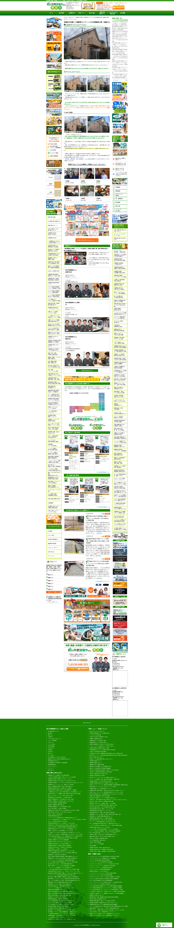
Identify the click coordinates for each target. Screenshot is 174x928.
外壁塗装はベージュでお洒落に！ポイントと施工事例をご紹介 (61, 909)
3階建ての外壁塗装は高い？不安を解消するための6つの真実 (61, 799)
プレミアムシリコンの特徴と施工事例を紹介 (119, 516)
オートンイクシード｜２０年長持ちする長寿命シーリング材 (102, 884)
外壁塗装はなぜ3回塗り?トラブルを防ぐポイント (53, 349)
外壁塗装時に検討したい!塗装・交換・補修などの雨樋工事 (102, 812)
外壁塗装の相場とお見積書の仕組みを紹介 (119, 272)
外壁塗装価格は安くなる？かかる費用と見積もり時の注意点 (102, 749)
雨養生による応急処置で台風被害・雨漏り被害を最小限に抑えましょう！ (63, 893)
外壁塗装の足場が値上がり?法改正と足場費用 (120, 363)
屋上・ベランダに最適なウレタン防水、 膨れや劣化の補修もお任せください (64, 880)
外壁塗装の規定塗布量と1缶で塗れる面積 (119, 421)
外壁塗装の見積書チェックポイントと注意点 (120, 276)
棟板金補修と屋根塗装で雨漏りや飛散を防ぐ (53, 457)
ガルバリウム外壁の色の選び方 (118, 322)
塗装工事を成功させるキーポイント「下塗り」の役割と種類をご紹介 (104, 908)
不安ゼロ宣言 (51, 747)
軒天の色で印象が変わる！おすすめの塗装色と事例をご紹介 (102, 807)
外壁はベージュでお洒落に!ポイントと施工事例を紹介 (120, 496)
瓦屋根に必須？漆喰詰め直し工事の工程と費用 (100, 795)
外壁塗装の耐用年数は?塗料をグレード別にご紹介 (54, 275)
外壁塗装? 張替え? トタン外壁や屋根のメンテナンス (101, 788)
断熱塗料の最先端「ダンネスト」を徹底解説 (120, 450)
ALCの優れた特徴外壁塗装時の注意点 (52, 494)
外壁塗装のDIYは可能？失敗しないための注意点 (119, 375)
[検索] (126, 80)
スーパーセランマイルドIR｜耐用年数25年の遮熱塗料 (101, 861)
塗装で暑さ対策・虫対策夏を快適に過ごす (53, 304)
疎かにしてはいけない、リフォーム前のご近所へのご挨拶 (60, 795)
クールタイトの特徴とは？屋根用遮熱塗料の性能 (120, 520)
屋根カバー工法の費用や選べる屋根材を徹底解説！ (100, 768)
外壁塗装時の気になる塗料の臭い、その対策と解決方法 (60, 797)
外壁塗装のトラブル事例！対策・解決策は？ (120, 467)
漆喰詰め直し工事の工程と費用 (118, 409)
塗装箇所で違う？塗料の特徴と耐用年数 (119, 330)
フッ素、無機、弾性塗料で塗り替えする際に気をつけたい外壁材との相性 (63, 869)
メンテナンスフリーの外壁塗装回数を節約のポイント (120, 313)
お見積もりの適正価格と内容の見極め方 (119, 280)
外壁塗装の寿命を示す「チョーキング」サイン (53, 308)
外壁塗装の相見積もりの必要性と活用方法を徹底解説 (59, 845)
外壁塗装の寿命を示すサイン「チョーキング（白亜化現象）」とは (62, 828)
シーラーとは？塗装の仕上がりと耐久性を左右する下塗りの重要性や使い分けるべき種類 (109, 906)
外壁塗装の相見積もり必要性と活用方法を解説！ (120, 268)
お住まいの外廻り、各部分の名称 (55, 814)
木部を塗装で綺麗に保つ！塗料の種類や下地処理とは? (120, 438)
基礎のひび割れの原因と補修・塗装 (118, 462)
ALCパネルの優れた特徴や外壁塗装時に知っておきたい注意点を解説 (62, 861)
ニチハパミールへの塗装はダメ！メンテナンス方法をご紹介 (61, 887)
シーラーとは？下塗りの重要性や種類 (119, 342)
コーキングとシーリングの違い (54, 490)
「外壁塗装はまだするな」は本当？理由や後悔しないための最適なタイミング (64, 791)
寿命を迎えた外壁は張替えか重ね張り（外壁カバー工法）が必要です (104, 770)
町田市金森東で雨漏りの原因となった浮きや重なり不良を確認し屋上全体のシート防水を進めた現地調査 (119, 57)
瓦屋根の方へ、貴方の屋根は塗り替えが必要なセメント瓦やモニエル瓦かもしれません (108, 799)
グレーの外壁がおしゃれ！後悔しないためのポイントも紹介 (61, 904)
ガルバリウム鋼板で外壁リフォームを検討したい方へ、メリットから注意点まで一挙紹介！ (67, 819)
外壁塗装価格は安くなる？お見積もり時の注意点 (54, 254)
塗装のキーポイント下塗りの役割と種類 (118, 334)
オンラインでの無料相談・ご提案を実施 (119, 251)
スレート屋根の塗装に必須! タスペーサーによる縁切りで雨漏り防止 (62, 852)
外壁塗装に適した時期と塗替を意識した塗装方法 (53, 279)
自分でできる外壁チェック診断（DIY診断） (57, 808)
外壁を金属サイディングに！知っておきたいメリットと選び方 (103, 786)
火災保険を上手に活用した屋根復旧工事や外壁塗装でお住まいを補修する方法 (106, 753)
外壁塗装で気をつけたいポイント (53, 345)
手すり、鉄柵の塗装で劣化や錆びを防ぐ (53, 436)
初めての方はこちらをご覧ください (97, 731)
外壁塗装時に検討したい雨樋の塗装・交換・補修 (53, 378)
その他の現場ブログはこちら (102, 581)
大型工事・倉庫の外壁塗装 (95, 842)
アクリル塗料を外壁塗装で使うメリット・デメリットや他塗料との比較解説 (106, 887)
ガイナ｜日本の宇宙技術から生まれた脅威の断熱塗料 (101, 880)
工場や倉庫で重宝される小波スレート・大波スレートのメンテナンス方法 (63, 871)
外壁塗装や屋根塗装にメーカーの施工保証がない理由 (120, 351)
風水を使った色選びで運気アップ (120, 159)
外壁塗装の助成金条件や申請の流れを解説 (119, 259)
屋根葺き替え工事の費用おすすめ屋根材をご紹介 (53, 262)
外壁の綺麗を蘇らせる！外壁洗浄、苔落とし (119, 425)
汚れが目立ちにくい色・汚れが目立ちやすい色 (121, 164)
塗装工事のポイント (52, 225)
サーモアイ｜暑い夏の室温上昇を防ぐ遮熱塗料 (100, 860)
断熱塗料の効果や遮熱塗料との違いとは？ (119, 446)
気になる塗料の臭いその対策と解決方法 (118, 297)
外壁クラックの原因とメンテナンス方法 (53, 312)
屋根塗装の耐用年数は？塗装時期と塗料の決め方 (119, 471)
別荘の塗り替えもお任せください (120, 239)
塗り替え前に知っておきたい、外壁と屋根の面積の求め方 (60, 863)
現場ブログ (71, 17)
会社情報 (50, 749)
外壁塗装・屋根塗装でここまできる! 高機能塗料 (58, 839)
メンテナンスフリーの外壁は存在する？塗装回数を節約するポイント (62, 817)
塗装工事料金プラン (102, 13)
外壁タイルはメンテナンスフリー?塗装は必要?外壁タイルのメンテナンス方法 (106, 792)
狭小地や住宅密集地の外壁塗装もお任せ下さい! (54, 403)
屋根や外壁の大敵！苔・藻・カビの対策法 (119, 429)
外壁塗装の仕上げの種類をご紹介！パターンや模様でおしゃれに (62, 919)
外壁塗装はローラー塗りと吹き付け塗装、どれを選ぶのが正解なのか (62, 858)
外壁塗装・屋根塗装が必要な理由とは (56, 804)
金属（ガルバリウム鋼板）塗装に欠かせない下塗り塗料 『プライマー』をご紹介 (107, 909)
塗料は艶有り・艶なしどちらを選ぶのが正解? (119, 392)
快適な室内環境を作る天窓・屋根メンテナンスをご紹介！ (102, 808)
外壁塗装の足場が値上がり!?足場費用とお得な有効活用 (101, 849)
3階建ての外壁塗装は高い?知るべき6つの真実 (120, 301)
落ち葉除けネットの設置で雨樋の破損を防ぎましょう (101, 816)
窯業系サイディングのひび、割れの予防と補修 (119, 384)
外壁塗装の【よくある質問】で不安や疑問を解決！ (59, 775)
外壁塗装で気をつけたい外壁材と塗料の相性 (53, 507)
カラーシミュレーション (79, 68)
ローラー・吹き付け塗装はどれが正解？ (118, 417)
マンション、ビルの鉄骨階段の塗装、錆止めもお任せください (103, 821)
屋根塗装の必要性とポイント (96, 762)
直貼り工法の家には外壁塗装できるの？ (118, 388)
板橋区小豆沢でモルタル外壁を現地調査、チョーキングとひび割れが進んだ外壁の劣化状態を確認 (97, 563)
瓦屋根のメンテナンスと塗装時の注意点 (53, 420)
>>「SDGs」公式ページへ (52, 601)
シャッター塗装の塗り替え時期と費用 (52, 449)
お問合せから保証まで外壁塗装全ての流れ (99, 736)
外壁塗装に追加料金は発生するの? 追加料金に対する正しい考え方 (104, 783)
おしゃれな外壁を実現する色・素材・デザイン (120, 475)
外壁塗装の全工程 (52, 237)
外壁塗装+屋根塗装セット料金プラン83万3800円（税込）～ (102, 744)
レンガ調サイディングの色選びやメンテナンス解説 (54, 316)
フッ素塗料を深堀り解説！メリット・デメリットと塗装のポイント (62, 913)
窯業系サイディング (87, 136)
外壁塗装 (67, 148)
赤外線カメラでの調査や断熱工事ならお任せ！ (53, 250)
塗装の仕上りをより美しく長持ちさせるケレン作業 (54, 333)
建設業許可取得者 (52, 543)
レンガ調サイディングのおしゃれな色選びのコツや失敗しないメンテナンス (64, 832)
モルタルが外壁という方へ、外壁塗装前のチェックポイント (102, 911)
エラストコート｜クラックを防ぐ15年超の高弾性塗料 (101, 874)
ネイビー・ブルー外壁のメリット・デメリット (119, 479)
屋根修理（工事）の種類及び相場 (52, 258)
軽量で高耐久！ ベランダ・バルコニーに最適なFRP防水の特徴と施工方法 (63, 878)
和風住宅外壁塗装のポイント (118, 404)
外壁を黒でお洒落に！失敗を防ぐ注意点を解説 (119, 487)
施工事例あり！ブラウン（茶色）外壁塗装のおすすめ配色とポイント (62, 911)
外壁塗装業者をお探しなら (53, 760)
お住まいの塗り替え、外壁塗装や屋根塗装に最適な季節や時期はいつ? (63, 826)
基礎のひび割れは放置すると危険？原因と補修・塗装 (59, 895)
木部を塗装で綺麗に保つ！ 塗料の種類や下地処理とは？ (60, 886)
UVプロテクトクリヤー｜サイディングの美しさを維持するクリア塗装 (104, 876)
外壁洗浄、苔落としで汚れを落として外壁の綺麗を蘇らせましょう (104, 834)
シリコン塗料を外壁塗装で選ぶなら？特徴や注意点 (54, 296)
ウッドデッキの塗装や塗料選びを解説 (53, 441)
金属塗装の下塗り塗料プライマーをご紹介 (119, 338)
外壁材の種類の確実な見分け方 (117, 309)
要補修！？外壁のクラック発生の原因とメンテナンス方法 (60, 830)
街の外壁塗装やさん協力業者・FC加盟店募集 (57, 762)
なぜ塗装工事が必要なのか (54, 221)
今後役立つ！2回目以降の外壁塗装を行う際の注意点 (101, 771)
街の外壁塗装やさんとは (53, 731)
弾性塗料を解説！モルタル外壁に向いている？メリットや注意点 (62, 915)
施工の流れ (92, 13)
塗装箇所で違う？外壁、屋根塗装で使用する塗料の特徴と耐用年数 (104, 897)
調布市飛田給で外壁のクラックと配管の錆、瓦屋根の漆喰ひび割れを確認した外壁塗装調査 (97, 541)
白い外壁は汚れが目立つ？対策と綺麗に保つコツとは (120, 491)
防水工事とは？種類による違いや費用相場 (54, 465)
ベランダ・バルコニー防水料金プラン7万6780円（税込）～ (102, 746)
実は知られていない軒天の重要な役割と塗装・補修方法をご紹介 (103, 805)
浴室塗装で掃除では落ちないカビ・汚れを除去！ (100, 827)
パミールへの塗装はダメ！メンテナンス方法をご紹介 (120, 442)
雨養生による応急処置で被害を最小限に (119, 458)
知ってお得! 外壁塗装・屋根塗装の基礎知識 (57, 802)
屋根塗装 (72, 158)
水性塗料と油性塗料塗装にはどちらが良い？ (119, 396)
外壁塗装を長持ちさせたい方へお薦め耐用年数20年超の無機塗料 (103, 904)
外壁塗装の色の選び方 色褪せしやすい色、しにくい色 (59, 778)
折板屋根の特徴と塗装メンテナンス (52, 416)
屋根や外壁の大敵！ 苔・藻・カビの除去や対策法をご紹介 (102, 836)
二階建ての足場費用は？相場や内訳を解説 (119, 367)
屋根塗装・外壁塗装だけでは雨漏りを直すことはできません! (61, 801)
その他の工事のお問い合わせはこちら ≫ (87, 240)
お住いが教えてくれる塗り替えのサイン (53, 229)
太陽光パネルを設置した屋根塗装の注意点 (119, 433)
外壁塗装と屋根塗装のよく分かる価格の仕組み (100, 733)
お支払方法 (50, 751)
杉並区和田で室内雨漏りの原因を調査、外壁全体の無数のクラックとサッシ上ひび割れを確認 (119, 51)
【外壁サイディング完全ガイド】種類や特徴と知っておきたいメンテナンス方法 (65, 834)
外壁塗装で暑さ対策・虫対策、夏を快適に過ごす (100, 847)
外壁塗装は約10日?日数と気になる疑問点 (119, 288)
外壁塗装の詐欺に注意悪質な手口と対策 (119, 284)
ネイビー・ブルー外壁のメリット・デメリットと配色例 (60, 902)
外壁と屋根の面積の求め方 (54, 498)
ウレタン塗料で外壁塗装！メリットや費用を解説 (54, 291)
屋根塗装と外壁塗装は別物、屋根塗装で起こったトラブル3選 (61, 850)
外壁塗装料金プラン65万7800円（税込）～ (99, 740)
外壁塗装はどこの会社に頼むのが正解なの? (57, 854)
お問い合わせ (51, 551)
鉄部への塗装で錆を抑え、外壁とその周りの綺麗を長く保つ (102, 819)
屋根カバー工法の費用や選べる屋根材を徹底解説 (53, 267)
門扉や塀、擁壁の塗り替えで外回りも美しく (99, 773)
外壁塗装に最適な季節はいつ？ (53, 283)
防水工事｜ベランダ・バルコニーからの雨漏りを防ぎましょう (103, 777)
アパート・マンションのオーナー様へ (119, 235)
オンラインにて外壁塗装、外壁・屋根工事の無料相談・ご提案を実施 (104, 779)
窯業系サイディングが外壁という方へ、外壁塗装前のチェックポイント (105, 913)
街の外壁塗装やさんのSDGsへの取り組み (56, 757)
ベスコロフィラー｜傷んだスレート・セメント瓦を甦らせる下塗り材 (104, 863)
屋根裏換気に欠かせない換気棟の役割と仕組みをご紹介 (60, 882)
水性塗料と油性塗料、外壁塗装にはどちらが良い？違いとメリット (104, 902)
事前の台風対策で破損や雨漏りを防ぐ (118, 454)
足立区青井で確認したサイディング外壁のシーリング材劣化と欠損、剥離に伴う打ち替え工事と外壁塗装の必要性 (119, 45)
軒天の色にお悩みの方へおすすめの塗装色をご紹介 (54, 366)
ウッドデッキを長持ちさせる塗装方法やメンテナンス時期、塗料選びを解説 (106, 825)
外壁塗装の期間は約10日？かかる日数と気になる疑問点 (60, 788)
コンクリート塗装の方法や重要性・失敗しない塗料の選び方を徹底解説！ (105, 831)
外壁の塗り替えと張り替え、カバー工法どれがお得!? (119, 305)
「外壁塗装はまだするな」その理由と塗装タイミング (54, 242)
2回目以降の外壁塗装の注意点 (118, 326)
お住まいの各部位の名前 (53, 271)
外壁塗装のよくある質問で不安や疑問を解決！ (120, 255)
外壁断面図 (50, 502)
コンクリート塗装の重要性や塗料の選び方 (53, 453)
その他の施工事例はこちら (103, 472)
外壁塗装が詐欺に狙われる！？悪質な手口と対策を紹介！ (60, 847)
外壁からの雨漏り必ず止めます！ (97, 757)
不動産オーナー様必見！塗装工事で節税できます (119, 355)
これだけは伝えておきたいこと (54, 738)
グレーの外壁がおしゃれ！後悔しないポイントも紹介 (120, 483)
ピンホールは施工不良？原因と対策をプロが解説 (53, 329)
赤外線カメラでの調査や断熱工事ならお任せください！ (101, 759)
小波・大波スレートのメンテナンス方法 (53, 511)
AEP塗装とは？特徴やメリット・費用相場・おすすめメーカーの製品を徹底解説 (107, 893)
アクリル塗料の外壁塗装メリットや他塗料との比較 (54, 287)
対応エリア (50, 753)
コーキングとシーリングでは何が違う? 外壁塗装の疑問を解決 (61, 860)
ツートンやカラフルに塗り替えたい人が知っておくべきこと (121, 174)
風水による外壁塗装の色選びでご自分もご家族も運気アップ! (61, 786)
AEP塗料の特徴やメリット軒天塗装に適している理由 (120, 529)
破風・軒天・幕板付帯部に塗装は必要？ (53, 354)
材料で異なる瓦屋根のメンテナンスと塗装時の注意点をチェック (103, 797)
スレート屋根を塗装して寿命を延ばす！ (98, 840)
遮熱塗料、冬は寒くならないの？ (97, 895)
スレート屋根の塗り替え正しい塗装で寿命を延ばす (54, 395)
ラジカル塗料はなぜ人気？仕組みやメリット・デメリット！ (61, 917)
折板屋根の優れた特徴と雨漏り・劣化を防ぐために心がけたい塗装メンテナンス (107, 790)
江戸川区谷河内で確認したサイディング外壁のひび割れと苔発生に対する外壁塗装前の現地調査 (119, 76)
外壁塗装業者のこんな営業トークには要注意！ (120, 371)
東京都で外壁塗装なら (53, 539)
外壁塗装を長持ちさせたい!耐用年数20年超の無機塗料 (120, 346)
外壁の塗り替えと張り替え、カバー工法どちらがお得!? (60, 812)
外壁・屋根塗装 (79, 158)
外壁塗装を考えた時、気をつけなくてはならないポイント (60, 841)
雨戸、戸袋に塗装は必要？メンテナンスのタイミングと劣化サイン (104, 832)
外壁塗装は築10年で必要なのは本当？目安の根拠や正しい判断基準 (62, 790)
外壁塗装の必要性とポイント (96, 760)
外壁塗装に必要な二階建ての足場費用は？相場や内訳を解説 (102, 851)
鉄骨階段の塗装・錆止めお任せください (53, 432)
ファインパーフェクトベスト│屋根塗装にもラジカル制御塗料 (103, 858)
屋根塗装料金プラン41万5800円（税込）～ (99, 742)
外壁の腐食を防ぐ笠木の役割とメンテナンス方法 (54, 374)
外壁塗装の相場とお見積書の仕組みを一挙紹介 (100, 747)
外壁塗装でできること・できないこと (53, 337)
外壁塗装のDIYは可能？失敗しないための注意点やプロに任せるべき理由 (63, 810)
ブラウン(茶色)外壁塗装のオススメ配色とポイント (120, 500)
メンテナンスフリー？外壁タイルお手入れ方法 (119, 400)
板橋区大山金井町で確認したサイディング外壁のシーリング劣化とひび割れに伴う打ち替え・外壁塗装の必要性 (119, 64)
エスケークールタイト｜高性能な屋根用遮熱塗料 (100, 869)
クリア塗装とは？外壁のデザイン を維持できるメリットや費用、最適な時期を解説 (107, 891)
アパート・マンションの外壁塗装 (97, 843)
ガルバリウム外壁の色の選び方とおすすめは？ (58, 821)
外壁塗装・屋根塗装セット (54, 84)
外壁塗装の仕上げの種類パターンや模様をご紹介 (119, 512)
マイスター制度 (51, 744)
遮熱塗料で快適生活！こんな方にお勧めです (99, 871)
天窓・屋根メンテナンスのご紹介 (53, 370)
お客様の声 (72, 13)
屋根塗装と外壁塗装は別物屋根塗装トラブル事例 (54, 341)
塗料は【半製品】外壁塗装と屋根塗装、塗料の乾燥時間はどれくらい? (63, 856)
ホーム (51, 13)
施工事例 (61, 13)
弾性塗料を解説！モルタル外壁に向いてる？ (120, 508)
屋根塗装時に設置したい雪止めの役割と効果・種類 (54, 383)
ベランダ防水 (88, 158)
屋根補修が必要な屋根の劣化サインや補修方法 (53, 391)
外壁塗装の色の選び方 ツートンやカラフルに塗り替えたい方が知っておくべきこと (65, 782)
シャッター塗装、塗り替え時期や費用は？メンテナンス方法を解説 (104, 829)
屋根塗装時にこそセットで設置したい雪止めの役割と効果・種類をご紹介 (105, 814)
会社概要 (122, 13)
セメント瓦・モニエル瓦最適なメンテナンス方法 (53, 424)
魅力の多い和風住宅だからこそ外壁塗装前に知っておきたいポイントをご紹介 (106, 794)
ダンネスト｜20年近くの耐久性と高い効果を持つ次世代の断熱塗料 (104, 878)
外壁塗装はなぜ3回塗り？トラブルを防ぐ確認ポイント (59, 843)
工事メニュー (82, 13)
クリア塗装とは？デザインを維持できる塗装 (54, 300)
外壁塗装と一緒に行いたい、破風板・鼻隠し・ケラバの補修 (102, 803)
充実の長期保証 (51, 746)
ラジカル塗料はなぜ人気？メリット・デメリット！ (120, 525)
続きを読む (99, 533)
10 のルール (50, 742)
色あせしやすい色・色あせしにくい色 (120, 169)
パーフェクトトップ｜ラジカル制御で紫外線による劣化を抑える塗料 (104, 856)
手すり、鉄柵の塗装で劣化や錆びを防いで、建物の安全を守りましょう (105, 823)
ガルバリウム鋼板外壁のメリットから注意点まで (119, 317)
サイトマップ (51, 556)
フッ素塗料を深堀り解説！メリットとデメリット (120, 504)
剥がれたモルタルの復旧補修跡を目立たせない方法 (54, 325)
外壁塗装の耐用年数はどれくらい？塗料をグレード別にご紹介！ (62, 823)
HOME (65, 17)
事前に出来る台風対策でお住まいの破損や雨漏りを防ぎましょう (62, 891)
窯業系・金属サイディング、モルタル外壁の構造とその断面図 (61, 865)
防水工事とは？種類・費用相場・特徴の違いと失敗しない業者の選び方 (63, 876)
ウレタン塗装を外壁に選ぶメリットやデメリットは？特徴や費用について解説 (106, 889)
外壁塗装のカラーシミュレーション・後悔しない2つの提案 (60, 784)
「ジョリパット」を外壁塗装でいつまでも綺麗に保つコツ (60, 867)
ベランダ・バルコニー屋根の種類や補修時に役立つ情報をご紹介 (62, 874)
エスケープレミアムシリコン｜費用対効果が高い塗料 (101, 867)
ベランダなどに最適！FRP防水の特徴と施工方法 (54, 470)
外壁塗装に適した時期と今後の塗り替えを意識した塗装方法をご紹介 (62, 825)
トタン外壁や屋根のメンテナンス (52, 412)
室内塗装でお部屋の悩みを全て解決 (97, 775)
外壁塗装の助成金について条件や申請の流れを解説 (100, 781)
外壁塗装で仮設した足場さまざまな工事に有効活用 (120, 359)
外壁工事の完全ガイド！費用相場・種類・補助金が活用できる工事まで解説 (64, 793)
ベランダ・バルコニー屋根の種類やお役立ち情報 (54, 461)
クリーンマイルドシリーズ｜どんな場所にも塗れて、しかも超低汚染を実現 (106, 882)
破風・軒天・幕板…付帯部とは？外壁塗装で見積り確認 (101, 801)
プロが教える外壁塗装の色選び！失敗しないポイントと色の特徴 (62, 777)
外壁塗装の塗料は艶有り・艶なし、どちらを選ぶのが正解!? (102, 900)
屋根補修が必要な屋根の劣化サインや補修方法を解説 (101, 818)
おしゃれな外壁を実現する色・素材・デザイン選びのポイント (61, 900)
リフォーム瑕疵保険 (52, 740)
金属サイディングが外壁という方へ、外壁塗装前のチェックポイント (104, 915)
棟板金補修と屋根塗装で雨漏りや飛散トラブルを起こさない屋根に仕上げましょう (65, 873)
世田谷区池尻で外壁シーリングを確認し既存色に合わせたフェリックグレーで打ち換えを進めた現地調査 (119, 39)
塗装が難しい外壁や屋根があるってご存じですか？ (120, 380)
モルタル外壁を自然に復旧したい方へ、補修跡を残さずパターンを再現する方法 (65, 836)
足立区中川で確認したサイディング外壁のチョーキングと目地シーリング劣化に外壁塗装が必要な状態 (119, 70)
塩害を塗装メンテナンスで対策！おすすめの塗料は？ (59, 884)
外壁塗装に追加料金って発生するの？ (118, 264)
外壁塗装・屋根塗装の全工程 (96, 738)
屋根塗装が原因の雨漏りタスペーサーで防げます (53, 399)
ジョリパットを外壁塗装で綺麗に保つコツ (120, 413)
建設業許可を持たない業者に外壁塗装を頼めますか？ (59, 759)
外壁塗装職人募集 (52, 764)
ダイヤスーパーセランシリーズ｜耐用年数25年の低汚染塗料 (102, 865)
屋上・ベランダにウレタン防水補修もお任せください (54, 474)
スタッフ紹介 (51, 535)
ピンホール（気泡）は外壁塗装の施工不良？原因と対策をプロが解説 (62, 838)
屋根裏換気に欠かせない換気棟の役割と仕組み (53, 478)
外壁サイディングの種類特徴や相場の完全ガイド (53, 320)
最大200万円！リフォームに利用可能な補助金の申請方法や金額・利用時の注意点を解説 (108, 755)
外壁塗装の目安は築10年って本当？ (52, 233)
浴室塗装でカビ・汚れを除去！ (52, 445)
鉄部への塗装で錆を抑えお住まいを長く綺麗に (53, 428)
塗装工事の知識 (51, 217)
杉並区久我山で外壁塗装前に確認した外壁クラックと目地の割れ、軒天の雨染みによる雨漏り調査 (97, 518)
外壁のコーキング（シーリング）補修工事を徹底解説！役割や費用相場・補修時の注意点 (109, 784)
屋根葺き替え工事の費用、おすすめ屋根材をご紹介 (100, 766)
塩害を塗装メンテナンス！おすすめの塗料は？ (54, 482)
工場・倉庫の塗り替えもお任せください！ (120, 230)
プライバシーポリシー (53, 547)
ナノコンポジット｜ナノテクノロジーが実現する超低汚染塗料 (103, 873)
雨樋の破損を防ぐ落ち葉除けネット (52, 387)
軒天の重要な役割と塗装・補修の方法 (52, 362)
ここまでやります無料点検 (112, 13)
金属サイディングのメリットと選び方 (52, 407)
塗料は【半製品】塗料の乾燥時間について (53, 486)
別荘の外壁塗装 (93, 845)
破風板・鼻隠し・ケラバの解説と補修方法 (54, 358)
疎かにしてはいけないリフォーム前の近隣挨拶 (119, 293)
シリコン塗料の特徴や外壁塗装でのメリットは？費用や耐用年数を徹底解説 (106, 886)
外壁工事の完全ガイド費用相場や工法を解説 (53, 246)
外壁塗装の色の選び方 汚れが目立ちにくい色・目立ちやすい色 (61, 780)
